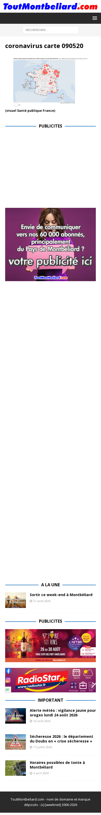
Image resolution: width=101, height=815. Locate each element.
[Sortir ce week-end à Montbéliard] (15, 600)
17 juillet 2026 (42, 747)
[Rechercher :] (50, 29)
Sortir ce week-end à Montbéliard (61, 594)
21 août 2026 (42, 601)
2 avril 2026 (41, 773)
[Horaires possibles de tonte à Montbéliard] (15, 768)
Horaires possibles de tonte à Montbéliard (57, 765)
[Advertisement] (48, 170)
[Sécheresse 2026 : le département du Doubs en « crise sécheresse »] (15, 742)
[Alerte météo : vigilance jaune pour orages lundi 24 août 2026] (15, 716)
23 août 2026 (42, 721)
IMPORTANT (50, 700)
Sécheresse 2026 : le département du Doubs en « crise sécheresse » (61, 738)
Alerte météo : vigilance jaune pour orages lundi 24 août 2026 (63, 712)
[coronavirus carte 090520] (50, 104)
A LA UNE (50, 585)
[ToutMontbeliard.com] (50, 9)
